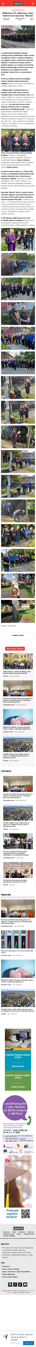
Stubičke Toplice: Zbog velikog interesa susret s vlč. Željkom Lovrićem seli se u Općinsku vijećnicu (16, 756)
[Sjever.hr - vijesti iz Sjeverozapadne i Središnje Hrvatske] (18, 4)
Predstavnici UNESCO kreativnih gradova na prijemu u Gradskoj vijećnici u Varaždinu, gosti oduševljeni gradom (18, 700)
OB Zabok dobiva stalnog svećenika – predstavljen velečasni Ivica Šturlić (15, 881)
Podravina (31, 1232)
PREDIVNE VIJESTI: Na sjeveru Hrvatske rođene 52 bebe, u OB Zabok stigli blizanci (17, 728)
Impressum (6, 1266)
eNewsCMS (30, 1290)
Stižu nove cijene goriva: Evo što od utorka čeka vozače (17, 951)
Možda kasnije (15, 1343)
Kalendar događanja (9, 1236)
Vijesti (14, 1232)
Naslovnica (6, 1232)
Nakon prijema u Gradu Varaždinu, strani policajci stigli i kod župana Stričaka (17, 672)
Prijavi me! (28, 1343)
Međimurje (22, 1232)
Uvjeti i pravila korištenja (10, 1269)
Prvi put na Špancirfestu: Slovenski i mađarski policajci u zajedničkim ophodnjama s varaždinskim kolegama (16, 853)
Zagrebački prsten (29, 1234)
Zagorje (5, 676)
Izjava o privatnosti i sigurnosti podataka (16, 1271)
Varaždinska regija (18, 10)
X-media (9, 1292)
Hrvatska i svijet (8, 732)
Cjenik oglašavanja (8, 1274)
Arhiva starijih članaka (9, 1277)
